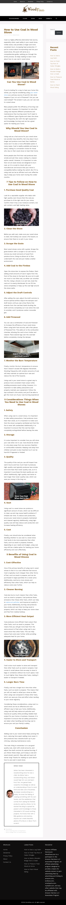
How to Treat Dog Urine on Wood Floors (16, 830)
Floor (25, 18)
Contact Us (49, 1)
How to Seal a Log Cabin (32, 849)
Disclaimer (30, 1)
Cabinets (49, 18)
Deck (40, 18)
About (5, 859)
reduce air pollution (13, 602)
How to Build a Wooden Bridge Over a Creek (55, 71)
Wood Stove (9, 829)
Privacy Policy (40, 1)
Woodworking (14, 18)
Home (15, 1)
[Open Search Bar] (56, 18)
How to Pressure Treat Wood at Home (56, 79)
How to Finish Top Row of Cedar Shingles (55, 63)
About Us (22, 1)
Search (52, 29)
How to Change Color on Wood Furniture (16, 832)
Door (33, 18)
